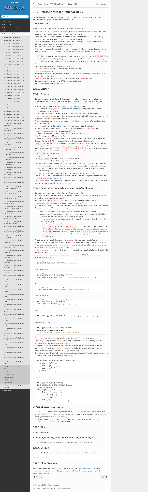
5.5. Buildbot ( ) (14, 49)
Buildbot (16, 2)
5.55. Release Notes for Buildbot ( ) (14, 251)
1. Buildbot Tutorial (8, 22)
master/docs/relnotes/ (85, 468)
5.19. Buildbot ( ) (14, 92)
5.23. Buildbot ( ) (14, 105)
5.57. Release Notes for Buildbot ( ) (14, 261)
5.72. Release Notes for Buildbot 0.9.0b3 (14, 334)
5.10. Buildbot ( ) (14, 65)
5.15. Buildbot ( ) (14, 80)
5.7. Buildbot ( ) (14, 55)
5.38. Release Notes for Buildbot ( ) (14, 168)
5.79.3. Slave (9, 377)
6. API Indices (6, 390)
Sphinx (42, 488)
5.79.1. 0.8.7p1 (9, 371)
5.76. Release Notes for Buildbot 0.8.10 (14, 353)
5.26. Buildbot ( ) (14, 114)
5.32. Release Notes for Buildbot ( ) (14, 139)
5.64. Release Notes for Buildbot (14, 295)
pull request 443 (88, 173)
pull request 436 (80, 133)
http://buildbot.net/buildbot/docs (44, 473)
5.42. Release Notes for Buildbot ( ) (14, 188)
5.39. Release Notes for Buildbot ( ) (14, 173)
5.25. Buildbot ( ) (14, 111)
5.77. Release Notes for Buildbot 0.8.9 (14, 358)
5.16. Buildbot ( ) (14, 83)
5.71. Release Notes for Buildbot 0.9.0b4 (14, 329)
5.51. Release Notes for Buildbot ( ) (14, 232)
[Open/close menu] (1, 34)
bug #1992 (69, 46)
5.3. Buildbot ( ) (14, 43)
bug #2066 (82, 255)
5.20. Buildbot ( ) (14, 95)
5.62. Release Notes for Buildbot (14, 285)
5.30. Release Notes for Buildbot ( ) (14, 129)
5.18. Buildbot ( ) (14, 89)
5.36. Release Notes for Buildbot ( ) (14, 158)
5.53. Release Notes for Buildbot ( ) (14, 241)
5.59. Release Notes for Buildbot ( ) (14, 271)
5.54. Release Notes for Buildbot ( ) (14, 246)
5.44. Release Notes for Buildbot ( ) (14, 197)
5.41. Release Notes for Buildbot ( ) (14, 183)
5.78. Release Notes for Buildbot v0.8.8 (14, 363)
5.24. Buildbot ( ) (14, 108)
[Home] (33, 4)
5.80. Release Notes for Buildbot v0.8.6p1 (14, 386)
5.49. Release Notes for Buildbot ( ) (14, 222)
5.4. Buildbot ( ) (14, 46)
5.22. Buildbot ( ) (14, 102)
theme (53, 488)
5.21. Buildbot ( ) (14, 98)
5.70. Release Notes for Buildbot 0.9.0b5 (14, 324)
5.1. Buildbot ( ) (14, 37)
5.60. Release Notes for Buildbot (14, 276)
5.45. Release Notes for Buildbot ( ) (14, 202)
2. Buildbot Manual (8, 25)
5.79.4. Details (9, 380)
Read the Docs (69, 488)
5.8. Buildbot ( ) (14, 58)
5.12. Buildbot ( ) (14, 71)
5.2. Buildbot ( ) (14, 40)
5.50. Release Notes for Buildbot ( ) (14, 227)
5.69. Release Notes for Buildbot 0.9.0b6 (14, 319)
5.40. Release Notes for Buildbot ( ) (14, 178)
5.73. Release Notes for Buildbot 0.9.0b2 (14, 339)
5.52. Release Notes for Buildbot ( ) (14, 237)
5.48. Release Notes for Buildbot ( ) (14, 217)
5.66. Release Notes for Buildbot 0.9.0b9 (14, 305)
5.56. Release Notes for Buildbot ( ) (14, 256)
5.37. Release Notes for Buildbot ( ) (14, 163)
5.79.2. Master (9, 374)
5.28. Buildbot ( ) (14, 120)
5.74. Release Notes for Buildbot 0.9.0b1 (14, 343)
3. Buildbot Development (10, 28)
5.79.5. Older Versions (11, 383)
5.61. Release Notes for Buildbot (14, 281)
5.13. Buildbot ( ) (14, 74)
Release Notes (42, 4)
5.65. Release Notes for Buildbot (14, 300)
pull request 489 (55, 178)
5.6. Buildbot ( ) (14, 52)
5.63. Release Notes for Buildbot (14, 290)
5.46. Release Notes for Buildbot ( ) (14, 207)
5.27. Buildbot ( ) (14, 117)
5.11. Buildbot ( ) (14, 68)
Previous (39, 477)
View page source (102, 4)
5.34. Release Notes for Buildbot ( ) (14, 148)
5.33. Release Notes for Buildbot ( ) (14, 144)
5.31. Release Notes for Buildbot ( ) (14, 134)
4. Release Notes (7, 31)
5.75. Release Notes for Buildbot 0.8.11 (14, 348)
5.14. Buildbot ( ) (14, 77)
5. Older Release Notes (9, 34)
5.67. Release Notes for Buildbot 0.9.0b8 (14, 310)
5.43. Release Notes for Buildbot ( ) (14, 192)
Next (103, 477)
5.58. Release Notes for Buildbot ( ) (14, 266)
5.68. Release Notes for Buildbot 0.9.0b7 (14, 315)
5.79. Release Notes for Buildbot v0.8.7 (13, 367)
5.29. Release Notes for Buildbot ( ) (14, 124)
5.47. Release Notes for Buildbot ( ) (14, 212)
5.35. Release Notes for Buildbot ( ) (14, 153)
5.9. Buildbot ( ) (14, 62)
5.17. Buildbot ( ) (14, 86)
